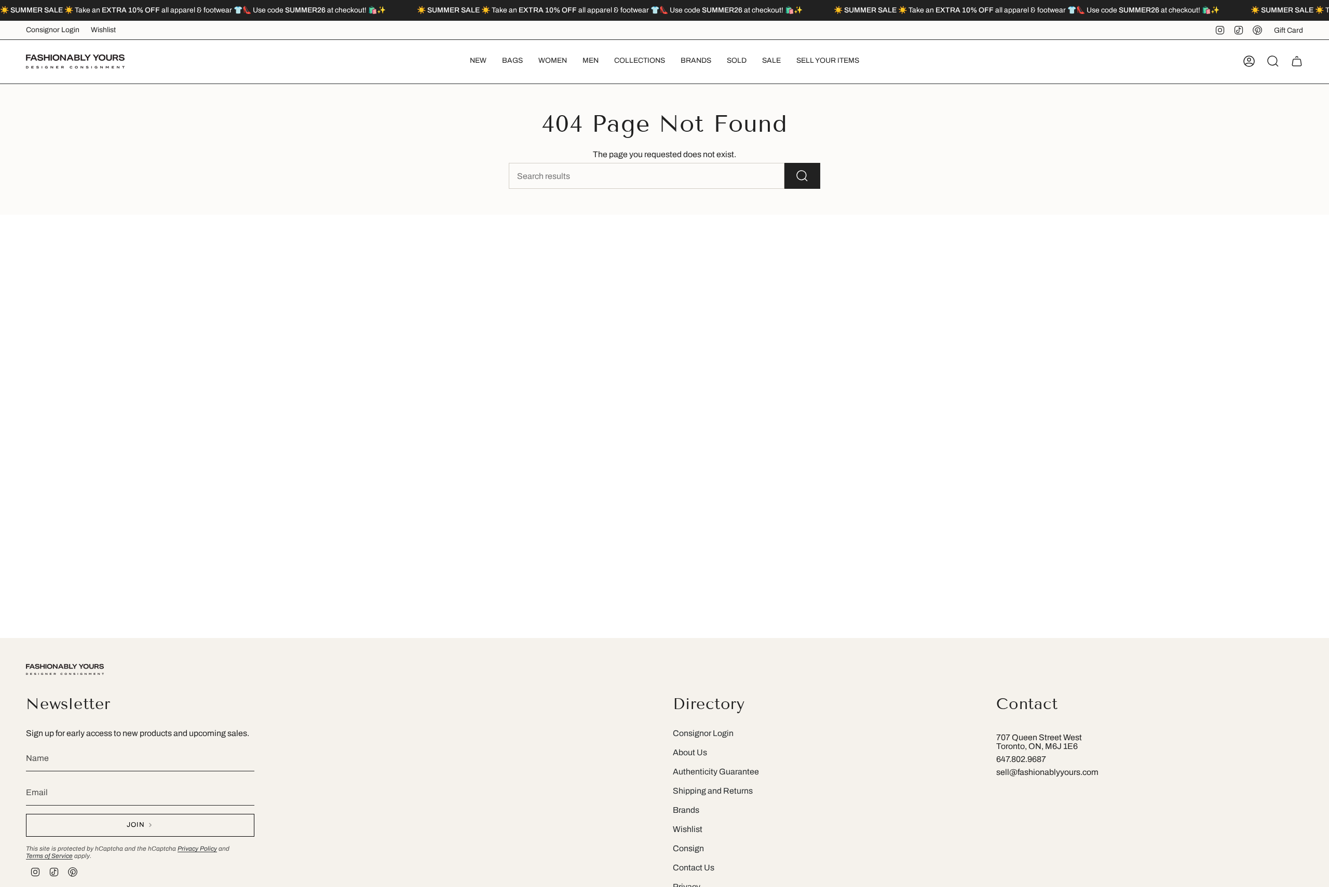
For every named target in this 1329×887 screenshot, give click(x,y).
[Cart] (1297, 61)
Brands (686, 810)
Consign (688, 848)
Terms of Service (49, 856)
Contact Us (693, 867)
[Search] (802, 176)
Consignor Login (52, 30)
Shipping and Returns (713, 790)
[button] (512, 61)
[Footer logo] (65, 669)
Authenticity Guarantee (716, 771)
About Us (690, 752)
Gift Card (1288, 30)
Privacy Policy (197, 848)
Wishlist (103, 30)
